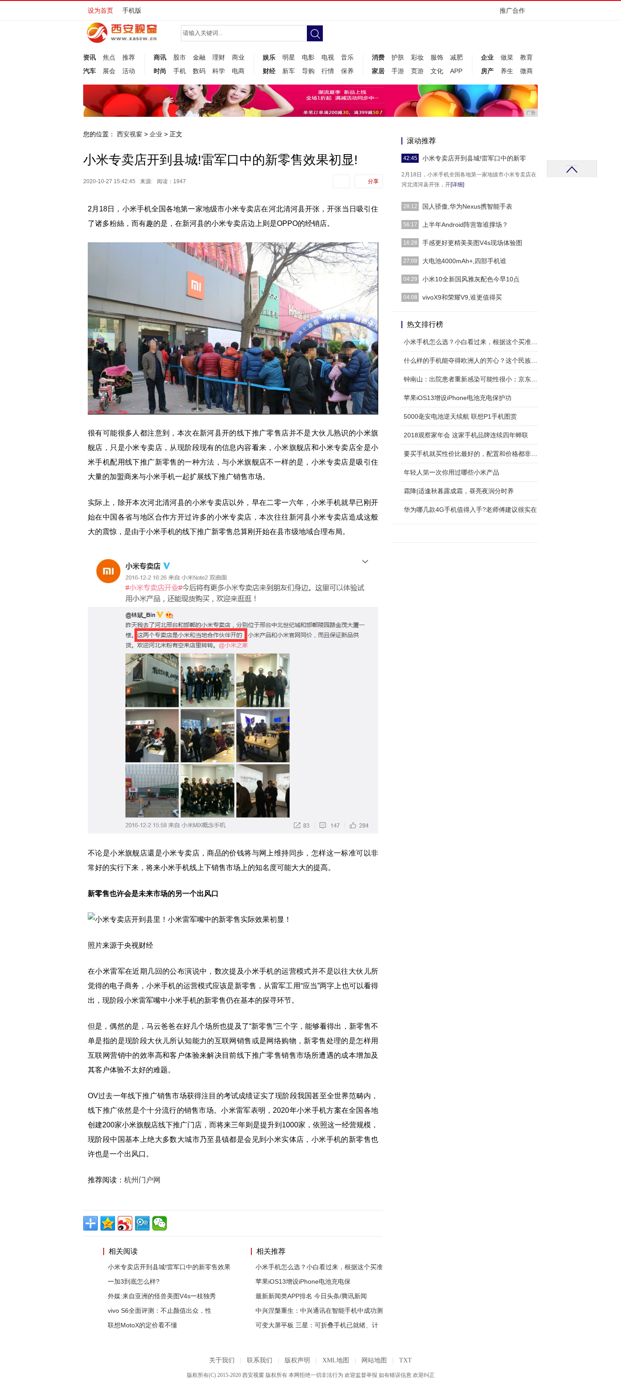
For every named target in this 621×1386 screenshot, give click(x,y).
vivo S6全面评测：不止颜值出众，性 (159, 1310)
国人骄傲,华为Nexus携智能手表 (467, 206)
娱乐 (269, 57)
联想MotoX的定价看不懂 (142, 1325)
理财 (218, 57)
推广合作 (512, 10)
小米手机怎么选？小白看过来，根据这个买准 (319, 1267)
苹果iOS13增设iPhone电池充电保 (303, 1281)
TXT (405, 1360)
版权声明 (297, 1360)
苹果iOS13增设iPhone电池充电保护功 (457, 397)
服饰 (437, 57)
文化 (437, 71)
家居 (378, 71)
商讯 (160, 57)
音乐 (347, 57)
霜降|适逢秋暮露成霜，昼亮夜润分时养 (459, 491)
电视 (327, 57)
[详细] (457, 184)
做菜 (507, 57)
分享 (373, 181)
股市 (179, 57)
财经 (269, 71)
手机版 (131, 10)
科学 (218, 71)
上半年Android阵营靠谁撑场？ (465, 224)
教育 (526, 57)
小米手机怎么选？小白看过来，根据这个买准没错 (474, 341)
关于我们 (222, 1360)
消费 (378, 57)
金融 (199, 57)
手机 (179, 71)
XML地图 (335, 1360)
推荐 (128, 57)
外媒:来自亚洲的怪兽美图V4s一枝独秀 (162, 1296)
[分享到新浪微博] (125, 1223)
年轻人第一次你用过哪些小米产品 (451, 472)
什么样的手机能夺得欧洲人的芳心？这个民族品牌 (474, 360)
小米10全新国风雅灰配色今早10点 (471, 279)
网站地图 (374, 1360)
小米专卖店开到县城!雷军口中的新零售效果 (169, 1267)
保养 (347, 71)
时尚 (160, 71)
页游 (417, 71)
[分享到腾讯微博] (142, 1223)
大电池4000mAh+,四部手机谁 (464, 261)
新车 (288, 71)
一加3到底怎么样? (134, 1281)
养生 (507, 71)
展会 (109, 71)
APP (456, 71)
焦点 (109, 57)
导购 (308, 71)
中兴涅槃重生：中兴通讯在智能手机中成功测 (319, 1310)
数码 (199, 71)
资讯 (89, 57)
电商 (238, 71)
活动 (128, 71)
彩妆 (417, 57)
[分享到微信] (159, 1223)
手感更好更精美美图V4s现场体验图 (472, 242)
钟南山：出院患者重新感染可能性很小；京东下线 (474, 379)
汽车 (89, 71)
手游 (397, 71)
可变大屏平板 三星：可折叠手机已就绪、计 (316, 1325)
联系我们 (259, 1360)
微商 (526, 71)
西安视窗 (129, 134)
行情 (327, 71)
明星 (288, 57)
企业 (487, 57)
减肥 (456, 57)
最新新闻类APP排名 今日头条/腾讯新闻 (311, 1296)
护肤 (397, 57)
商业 (238, 57)
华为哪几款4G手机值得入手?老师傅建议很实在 (470, 509)
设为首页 (100, 10)
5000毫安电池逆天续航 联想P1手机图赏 (460, 416)
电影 (308, 57)
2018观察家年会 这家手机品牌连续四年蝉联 (466, 435)
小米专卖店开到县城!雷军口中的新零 (474, 158)
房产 (487, 71)
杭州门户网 (142, 1180)
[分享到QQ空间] (107, 1223)
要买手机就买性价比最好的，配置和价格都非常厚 (474, 453)
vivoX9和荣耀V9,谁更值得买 (462, 297)
